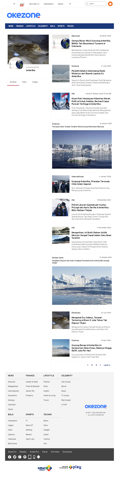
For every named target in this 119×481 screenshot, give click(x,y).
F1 (26, 421)
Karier (45, 452)
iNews (60, 4)
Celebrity (43, 26)
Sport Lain (30, 439)
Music (63, 391)
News (11, 26)
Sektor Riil (30, 391)
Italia (10, 430)
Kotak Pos (34, 452)
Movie (63, 386)
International (13, 391)
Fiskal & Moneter (33, 386)
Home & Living (49, 396)
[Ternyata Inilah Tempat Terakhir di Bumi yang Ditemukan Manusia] (82, 149)
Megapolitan (13, 386)
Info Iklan (55, 452)
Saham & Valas (32, 382)
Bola (52, 26)
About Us (12, 452)
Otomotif (11, 405)
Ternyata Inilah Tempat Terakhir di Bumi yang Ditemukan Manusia (78, 127)
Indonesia (12, 439)
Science (47, 439)
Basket (29, 435)
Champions (12, 421)
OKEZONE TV (34, 4)
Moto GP (29, 425)
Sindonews (49, 4)
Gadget (47, 430)
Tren (22, 4)
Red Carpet (66, 400)
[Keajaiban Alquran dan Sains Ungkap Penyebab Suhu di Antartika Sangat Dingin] (82, 285)
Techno (48, 415)
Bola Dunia (12, 444)
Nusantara (12, 396)
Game (46, 435)
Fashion (47, 382)
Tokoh (10, 409)
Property (29, 396)
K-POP (64, 405)
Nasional (11, 382)
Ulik (45, 444)
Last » (107, 365)
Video (35, 82)
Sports (61, 26)
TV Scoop (65, 396)
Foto (24, 82)
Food (45, 386)
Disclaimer (67, 452)
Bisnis (46, 421)
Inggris (11, 425)
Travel (70, 26)
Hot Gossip (65, 382)
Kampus (11, 400)
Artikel (13, 82)
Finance (20, 26)
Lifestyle (30, 26)
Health (46, 391)
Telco (46, 425)
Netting (29, 430)
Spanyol (11, 435)
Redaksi (23, 452)
